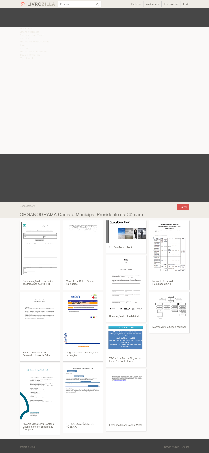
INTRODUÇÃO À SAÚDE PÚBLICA (80, 425)
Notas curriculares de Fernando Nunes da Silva (36, 354)
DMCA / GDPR (172, 447)
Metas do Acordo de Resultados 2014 (163, 282)
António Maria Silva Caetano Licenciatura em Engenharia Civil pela (38, 426)
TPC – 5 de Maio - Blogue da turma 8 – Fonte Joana (125, 359)
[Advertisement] (104, 18)
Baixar (183, 207)
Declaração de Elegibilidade (124, 316)
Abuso (185, 447)
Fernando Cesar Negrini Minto (125, 425)
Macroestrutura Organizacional (169, 327)
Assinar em (152, 4)
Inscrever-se (171, 4)
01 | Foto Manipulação (121, 247)
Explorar (136, 4)
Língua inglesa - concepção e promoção (82, 354)
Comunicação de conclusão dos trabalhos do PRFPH (38, 282)
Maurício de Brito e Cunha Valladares (80, 282)
